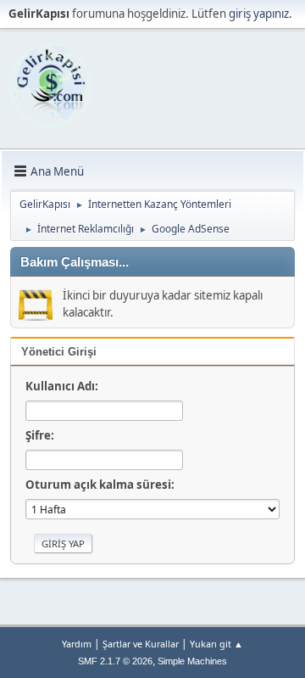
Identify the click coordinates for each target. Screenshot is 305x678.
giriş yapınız (259, 13)
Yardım (77, 643)
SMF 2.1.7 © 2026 (115, 661)
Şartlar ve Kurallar (141, 643)
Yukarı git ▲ (216, 643)
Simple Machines (192, 661)
